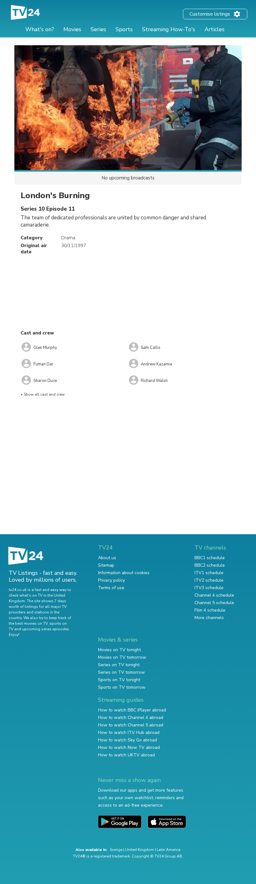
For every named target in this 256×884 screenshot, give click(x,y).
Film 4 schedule (209, 610)
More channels (209, 618)
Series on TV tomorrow (121, 672)
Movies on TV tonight (119, 650)
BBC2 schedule (209, 565)
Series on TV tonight (119, 665)
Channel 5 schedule (214, 603)
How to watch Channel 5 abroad (130, 725)
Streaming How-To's (168, 29)
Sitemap (106, 565)
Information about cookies (124, 573)
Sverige (116, 849)
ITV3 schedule (209, 588)
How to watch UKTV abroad (126, 755)
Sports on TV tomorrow (121, 687)
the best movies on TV (28, 623)
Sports (124, 29)
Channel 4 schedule (214, 595)
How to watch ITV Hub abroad (129, 732)
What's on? (39, 29)
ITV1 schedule (209, 573)
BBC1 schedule (209, 558)
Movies (72, 29)
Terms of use (111, 588)
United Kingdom (139, 849)
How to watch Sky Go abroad (127, 740)
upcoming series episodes (45, 629)
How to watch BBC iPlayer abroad (132, 710)
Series (98, 29)
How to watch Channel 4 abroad (130, 717)
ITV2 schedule (209, 580)
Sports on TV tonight (119, 680)
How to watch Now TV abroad (129, 747)
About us (107, 558)
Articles (214, 29)
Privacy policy (111, 580)
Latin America (168, 849)
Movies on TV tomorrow (122, 657)
